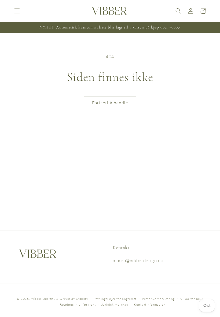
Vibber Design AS (44, 298)
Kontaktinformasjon (150, 304)
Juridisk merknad (115, 304)
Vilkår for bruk (191, 299)
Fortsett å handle (110, 102)
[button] (17, 11)
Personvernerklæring (158, 299)
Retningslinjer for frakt (78, 304)
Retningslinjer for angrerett (115, 299)
